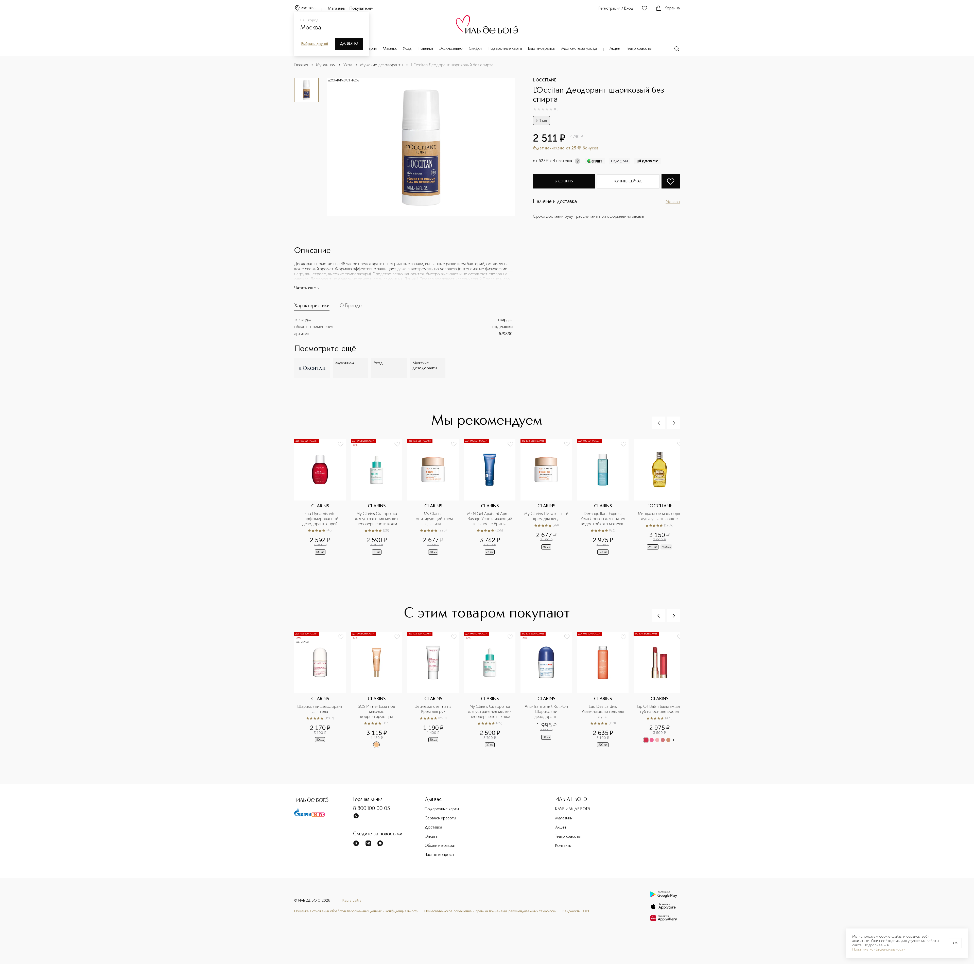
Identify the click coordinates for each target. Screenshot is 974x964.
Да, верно (349, 43)
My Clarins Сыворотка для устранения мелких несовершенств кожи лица (377, 518)
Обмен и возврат (440, 846)
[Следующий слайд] (673, 423)
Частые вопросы (439, 855)
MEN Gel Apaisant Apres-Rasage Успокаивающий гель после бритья (489, 518)
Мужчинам (326, 64)
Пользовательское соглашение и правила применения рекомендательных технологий (490, 911)
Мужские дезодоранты (381, 64)
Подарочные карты (505, 49)
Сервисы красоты (440, 818)
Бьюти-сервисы (541, 49)
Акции (615, 49)
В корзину (564, 181)
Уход (407, 49)
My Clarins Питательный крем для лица (546, 516)
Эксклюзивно (451, 49)
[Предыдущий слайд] (658, 423)
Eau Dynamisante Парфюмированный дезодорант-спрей (320, 518)
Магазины (336, 9)
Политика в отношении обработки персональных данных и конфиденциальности (356, 911)
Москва (308, 8)
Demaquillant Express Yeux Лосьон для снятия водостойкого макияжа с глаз (603, 518)
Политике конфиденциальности (879, 950)
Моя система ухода (579, 49)
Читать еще (305, 288)
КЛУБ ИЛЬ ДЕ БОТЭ (572, 809)
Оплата (431, 837)
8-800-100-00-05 (371, 808)
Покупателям (362, 9)
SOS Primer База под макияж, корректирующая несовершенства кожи (376, 711)
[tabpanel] (403, 326)
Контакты (563, 846)
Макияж (390, 49)
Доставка (433, 827)
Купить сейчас (628, 181)
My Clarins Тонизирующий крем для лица (434, 518)
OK (955, 943)
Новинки (425, 49)
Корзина (672, 8)
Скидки (475, 49)
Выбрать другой (314, 44)
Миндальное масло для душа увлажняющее (660, 516)
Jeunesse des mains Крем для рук (433, 709)
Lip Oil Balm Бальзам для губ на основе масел (659, 709)
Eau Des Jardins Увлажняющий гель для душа (603, 711)
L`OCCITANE (544, 80)
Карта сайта (351, 900)
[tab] (311, 307)
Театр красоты (639, 49)
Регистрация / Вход (616, 9)
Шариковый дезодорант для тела (320, 709)
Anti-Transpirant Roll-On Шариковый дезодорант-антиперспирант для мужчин (547, 711)
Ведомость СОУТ (576, 911)
